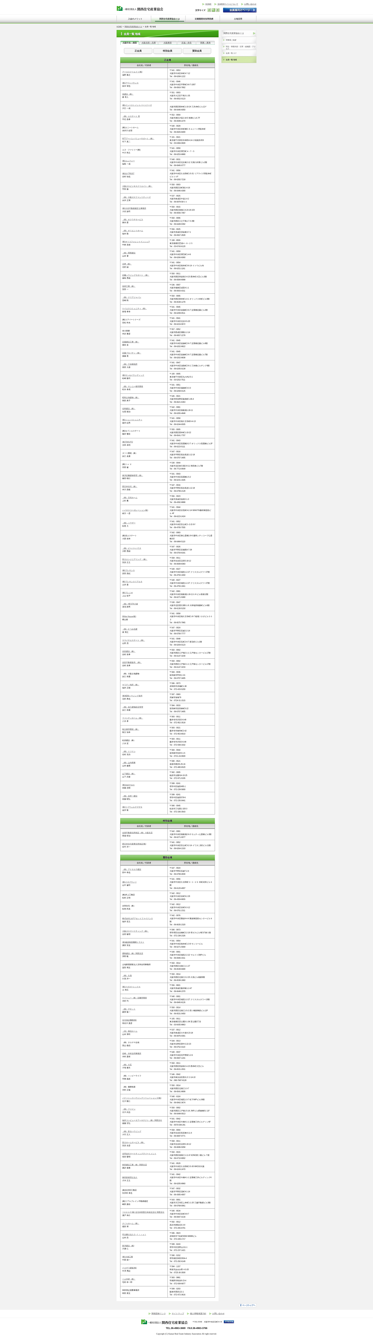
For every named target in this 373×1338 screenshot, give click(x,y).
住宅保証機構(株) (129, 1020)
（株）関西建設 (129, 253)
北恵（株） (127, 264)
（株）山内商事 (129, 763)
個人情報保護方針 (198, 1313)
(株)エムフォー (128, 161)
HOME (208, 4)
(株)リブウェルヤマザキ (132, 807)
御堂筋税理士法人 (129, 1177)
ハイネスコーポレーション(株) (135, 510)
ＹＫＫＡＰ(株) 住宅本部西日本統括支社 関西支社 (143, 1212)
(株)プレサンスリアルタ (132, 582)
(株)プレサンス (128, 570)
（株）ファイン (129, 1109)
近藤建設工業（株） (130, 342)
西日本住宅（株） (129, 486)
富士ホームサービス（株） (133, 1142)
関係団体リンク (159, 1313)
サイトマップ (178, 1313)
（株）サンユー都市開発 (132, 386)
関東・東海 (205, 43)
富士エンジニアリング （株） (134, 559)
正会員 (138, 51)
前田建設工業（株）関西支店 (134, 1165)
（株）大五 (127, 1065)
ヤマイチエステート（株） (133, 640)
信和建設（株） (129, 409)
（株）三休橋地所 (129, 364)
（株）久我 (127, 975)
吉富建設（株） (129, 651)
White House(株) (129, 616)
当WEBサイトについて (227, 4)
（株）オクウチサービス (132, 219)
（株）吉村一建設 (129, 796)
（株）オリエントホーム (132, 231)
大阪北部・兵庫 (148, 43)
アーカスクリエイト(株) (132, 72)
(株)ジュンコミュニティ (132, 420)
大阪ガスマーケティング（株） (135, 931)
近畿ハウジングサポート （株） (135, 275)
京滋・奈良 (186, 43)
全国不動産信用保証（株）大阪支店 (137, 833)
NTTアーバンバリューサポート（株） (138, 138)
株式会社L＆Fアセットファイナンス (137, 918)
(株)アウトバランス (130, 83)
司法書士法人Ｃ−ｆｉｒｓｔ (134, 1234)
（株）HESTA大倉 (130, 604)
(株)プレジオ (127, 593)
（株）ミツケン (129, 751)
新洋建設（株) (128, 1246)
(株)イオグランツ (129, 882)
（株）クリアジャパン (131, 297)
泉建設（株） (128, 94)
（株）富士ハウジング (131, 1131)
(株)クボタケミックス (131, 987)
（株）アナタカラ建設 (131, 869)
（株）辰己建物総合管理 (132, 707)
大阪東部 (167, 43)
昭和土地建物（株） (130, 397)
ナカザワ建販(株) (129, 1268)
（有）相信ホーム (129, 1031)
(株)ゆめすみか (128, 785)
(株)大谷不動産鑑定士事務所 (134, 208)
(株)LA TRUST (128, 173)
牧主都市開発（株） (130, 729)
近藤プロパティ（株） (131, 353)
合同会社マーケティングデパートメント (139, 1154)
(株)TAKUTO (127, 442)
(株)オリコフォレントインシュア (136, 242)
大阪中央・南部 (130, 43)
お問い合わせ (250, 4)
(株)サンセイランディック (133, 375)
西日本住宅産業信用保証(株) (134, 844)
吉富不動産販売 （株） (132, 662)
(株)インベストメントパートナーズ (137, 105)
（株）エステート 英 (131, 116)
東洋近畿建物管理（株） (132, 475)
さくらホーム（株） (130, 1223)
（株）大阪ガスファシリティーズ (136, 197)
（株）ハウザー (129, 523)
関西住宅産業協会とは (133, 27)
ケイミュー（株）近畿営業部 (134, 998)
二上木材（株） (129, 1279)
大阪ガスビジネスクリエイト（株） (137, 186)
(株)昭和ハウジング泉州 (132, 696)
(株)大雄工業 (127, 1257)
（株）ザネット (129, 1009)
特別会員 (167, 51)
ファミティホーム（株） (132, 718)
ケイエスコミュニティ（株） (134, 308)
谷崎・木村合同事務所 (131, 1053)
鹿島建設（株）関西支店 (132, 953)
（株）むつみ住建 (129, 629)
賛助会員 (197, 51)
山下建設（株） (129, 774)
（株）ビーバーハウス (131, 548)
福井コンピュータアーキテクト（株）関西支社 (142, 1120)
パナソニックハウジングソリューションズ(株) (141, 1098)
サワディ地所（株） (130, 685)
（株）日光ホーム (129, 497)
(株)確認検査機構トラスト (133, 942)
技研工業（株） (129, 286)
